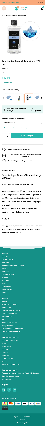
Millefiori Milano (8, 274)
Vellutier (5, 277)
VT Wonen (5, 280)
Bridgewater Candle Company (13, 265)
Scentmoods (6, 287)
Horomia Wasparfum (9, 322)
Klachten (5, 349)
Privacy (22, 420)
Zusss (4, 293)
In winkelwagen (27, 136)
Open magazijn (7, 358)
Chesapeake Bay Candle (11, 310)
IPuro (3, 283)
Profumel (5, 268)
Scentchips (6, 271)
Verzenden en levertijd (10, 340)
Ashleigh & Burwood (9, 304)
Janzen (4, 301)
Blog (3, 361)
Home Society (7, 290)
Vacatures (5, 355)
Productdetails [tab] (8, 170)
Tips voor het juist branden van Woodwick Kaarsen (20, 373)
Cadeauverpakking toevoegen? (13, 118)
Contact (5, 352)
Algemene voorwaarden (22, 417)
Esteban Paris (7, 316)
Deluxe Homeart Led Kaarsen (12, 328)
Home (3, 15)
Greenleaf (5, 262)
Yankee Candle (7, 259)
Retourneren (6, 346)
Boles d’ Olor (6, 307)
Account (40, 2)
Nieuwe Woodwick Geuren (11, 2)
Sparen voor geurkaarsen (11, 364)
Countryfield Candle (9, 313)
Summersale (6, 379)
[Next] (41, 98)
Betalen (4, 343)
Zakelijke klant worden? (10, 376)
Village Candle (7, 325)
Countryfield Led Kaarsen (11, 331)
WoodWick (6, 256)
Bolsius (4, 319)
